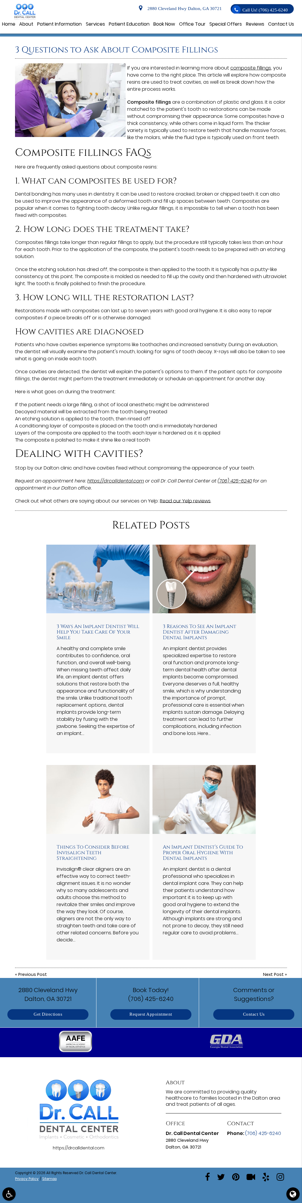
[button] (75, 1042)
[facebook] (207, 1176)
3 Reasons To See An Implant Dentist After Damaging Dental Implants (199, 632)
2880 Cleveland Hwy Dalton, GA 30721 (183, 8)
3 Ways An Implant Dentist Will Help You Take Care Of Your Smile (98, 632)
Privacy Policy (27, 1178)
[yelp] (266, 1176)
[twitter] (221, 1176)
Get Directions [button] (48, 1014)
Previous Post (32, 974)
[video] (251, 1176)
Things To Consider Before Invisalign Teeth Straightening (93, 853)
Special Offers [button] (225, 24)
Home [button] (8, 24)
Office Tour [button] (192, 24)
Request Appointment (150, 1014)
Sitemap (49, 1178)
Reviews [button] (255, 24)
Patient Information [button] (59, 24)
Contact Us (254, 1014)
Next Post (273, 974)
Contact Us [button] (281, 24)
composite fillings (250, 68)
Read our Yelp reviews (185, 501)
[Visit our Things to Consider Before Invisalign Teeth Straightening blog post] (98, 799)
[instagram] (280, 1176)
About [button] (26, 24)
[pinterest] (235, 1176)
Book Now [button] (164, 24)
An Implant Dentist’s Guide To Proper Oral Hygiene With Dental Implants (203, 853)
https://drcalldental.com (115, 480)
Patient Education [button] (129, 24)
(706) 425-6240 (235, 480)
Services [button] (95, 24)
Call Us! (265, 10)
